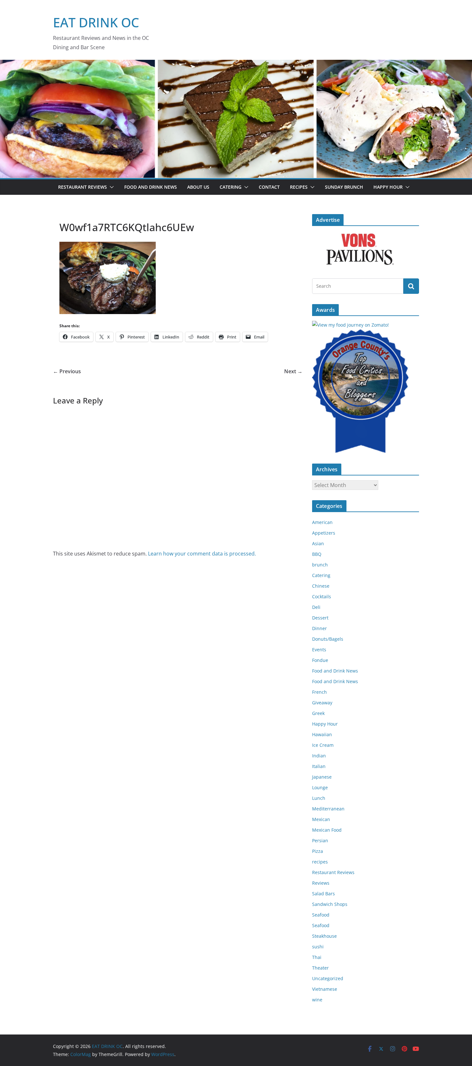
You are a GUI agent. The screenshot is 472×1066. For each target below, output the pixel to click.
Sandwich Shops (329, 904)
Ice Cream (323, 745)
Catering (230, 187)
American (322, 522)
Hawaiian (322, 734)
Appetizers (323, 533)
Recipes (299, 187)
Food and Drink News (150, 187)
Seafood (320, 915)
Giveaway (322, 703)
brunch (320, 565)
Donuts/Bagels (327, 639)
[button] (110, 187)
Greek (318, 713)
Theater (320, 968)
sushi (318, 947)
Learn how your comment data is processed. (202, 553)
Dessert (320, 618)
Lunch (318, 798)
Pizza (317, 851)
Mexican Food (327, 830)
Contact (269, 187)
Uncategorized (327, 978)
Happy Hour (388, 187)
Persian (320, 840)
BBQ (316, 554)
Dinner (319, 628)
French (319, 692)
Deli (316, 607)
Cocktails (321, 596)
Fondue (320, 660)
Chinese (320, 586)
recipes (320, 862)
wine (317, 1000)
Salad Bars (323, 893)
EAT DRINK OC (96, 22)
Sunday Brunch (344, 187)
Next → (293, 371)
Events (319, 649)
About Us (198, 187)
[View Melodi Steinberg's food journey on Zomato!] (350, 325)
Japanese (322, 777)
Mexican (321, 819)
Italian (319, 766)
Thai (316, 957)
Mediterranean (328, 809)
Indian (319, 756)
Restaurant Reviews (82, 187)
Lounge (320, 787)
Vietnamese (324, 989)
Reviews (320, 883)
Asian (318, 543)
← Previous (67, 371)
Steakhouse (324, 936)
